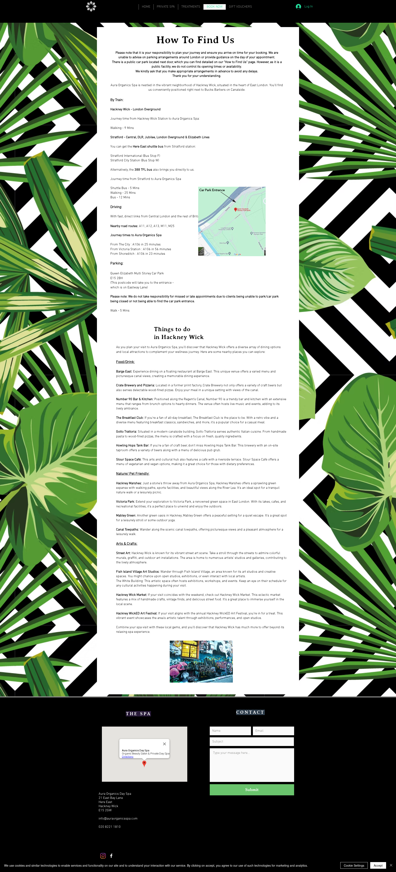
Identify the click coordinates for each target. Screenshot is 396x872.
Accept (378, 865)
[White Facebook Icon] (111, 856)
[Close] (391, 865)
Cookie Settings (354, 865)
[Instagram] (103, 856)
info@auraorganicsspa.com (118, 819)
